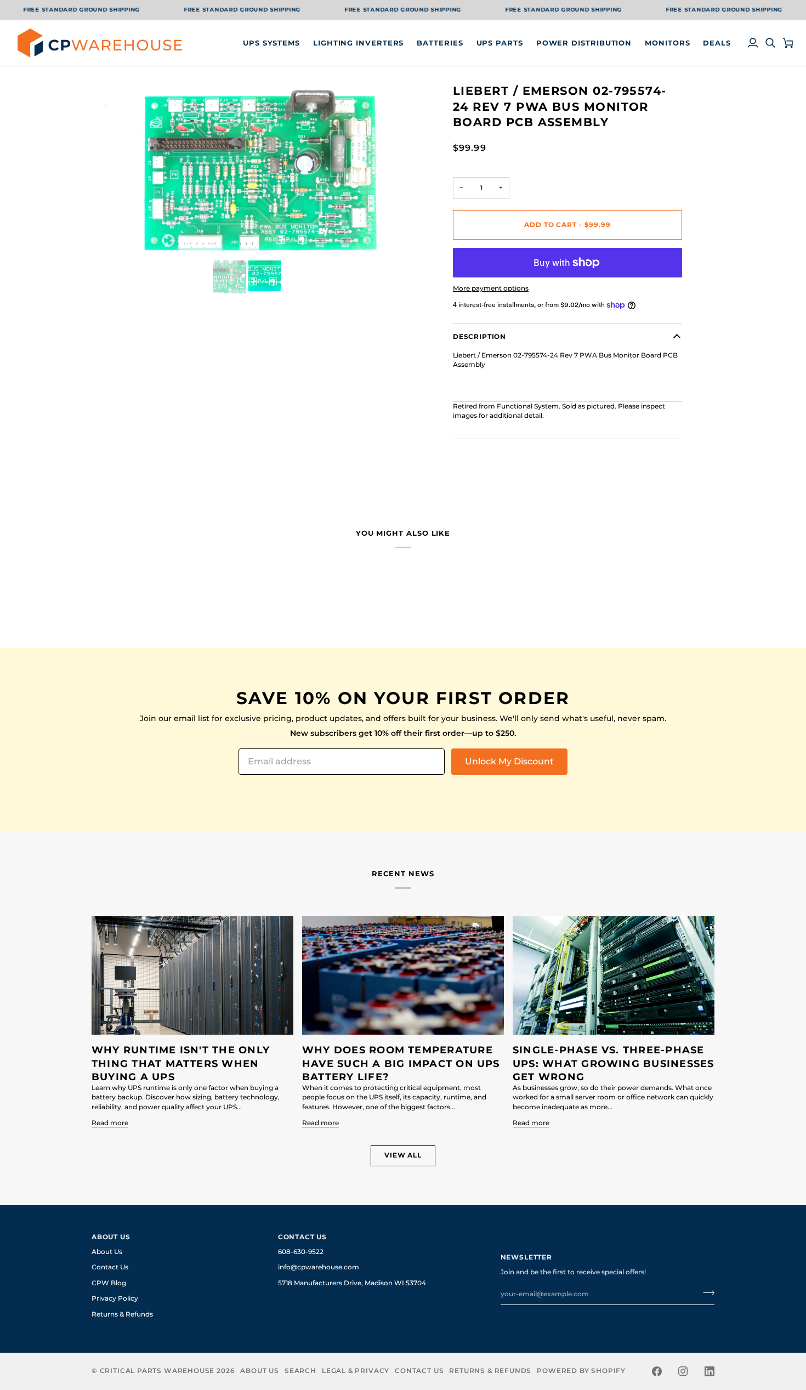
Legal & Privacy (355, 1371)
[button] (271, 43)
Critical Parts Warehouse (157, 1371)
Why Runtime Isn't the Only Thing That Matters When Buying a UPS (181, 1063)
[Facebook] (657, 1371)
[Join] (705, 1293)
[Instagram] (683, 1371)
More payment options (491, 288)
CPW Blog (109, 1283)
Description (479, 337)
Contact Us (110, 1267)
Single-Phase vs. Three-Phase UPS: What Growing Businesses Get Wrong (613, 1063)
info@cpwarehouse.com (318, 1267)
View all (403, 1155)
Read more (110, 1123)
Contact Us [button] (302, 1237)
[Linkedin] (709, 1371)
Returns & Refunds (122, 1314)
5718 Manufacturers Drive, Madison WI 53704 (352, 1283)
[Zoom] (112, 237)
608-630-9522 (300, 1252)
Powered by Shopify (581, 1371)
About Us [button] (111, 1237)
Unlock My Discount (509, 761)
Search (300, 1371)
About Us (107, 1252)
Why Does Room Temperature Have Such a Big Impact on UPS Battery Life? (401, 1063)
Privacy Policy (115, 1298)
